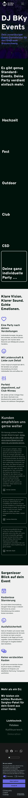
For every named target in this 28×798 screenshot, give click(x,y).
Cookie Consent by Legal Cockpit (20, 794)
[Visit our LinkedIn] (21, 751)
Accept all (14, 785)
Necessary (10, 776)
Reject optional (14, 781)
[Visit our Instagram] (11, 751)
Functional (21, 776)
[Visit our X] (16, 751)
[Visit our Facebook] (7, 751)
